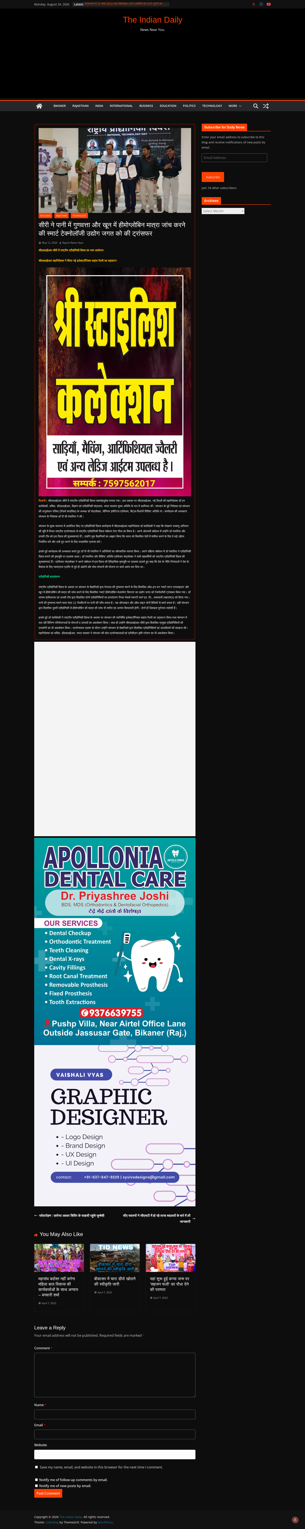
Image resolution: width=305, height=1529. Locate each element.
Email (39, 1425)
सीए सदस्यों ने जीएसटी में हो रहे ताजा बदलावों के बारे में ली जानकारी (156, 1218)
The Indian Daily (152, 19)
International (121, 106)
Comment (43, 1348)
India (99, 106)
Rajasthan (80, 106)
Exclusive (45, 215)
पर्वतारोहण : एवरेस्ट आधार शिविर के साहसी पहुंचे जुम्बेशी (71, 1215)
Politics (189, 106)
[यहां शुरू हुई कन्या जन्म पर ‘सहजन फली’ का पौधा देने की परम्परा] (170, 1247)
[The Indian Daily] (39, 106)
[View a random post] (266, 106)
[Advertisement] (152, 69)
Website (40, 1445)
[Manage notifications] (295, 1520)
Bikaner (60, 106)
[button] (239, 106)
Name (40, 1405)
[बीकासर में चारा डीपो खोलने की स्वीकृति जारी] (115, 1247)
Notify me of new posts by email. (65, 1486)
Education (168, 106)
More (233, 106)
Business (146, 106)
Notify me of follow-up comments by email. (73, 1480)
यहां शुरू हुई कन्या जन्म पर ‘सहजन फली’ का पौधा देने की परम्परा (169, 1284)
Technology (212, 106)
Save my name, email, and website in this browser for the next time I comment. (101, 1467)
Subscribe (213, 177)
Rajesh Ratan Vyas (72, 242)
